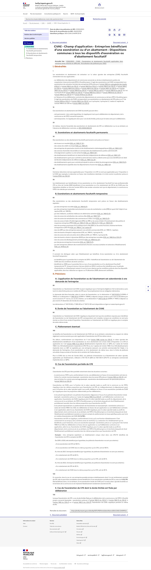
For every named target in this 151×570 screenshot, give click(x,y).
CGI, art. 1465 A (90, 223)
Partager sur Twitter (114, 35)
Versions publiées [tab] (29, 38)
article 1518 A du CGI (60, 176)
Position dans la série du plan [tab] (33, 34)
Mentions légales (44, 564)
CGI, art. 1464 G (101, 218)
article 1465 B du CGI (113, 90)
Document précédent (59, 42)
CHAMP (49, 23)
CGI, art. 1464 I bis (87, 160)
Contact (25, 526)
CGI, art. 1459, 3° (75, 143)
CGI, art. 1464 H (89, 153)
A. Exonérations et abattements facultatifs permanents (37, 50)
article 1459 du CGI (61, 101)
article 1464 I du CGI (108, 88)
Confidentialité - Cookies (65, 564)
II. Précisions (28, 58)
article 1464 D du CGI (106, 86)
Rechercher (82, 19)
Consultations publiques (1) (52, 14)
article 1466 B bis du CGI (111, 93)
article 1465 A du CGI (79, 101)
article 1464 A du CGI (69, 86)
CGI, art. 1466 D (85, 242)
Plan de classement (36, 14)
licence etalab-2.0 (58, 567)
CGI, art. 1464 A (114, 148)
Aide (24, 523)
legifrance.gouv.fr (107, 555)
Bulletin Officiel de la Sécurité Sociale (86, 526)
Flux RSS (52, 523)
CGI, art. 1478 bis (60, 247)
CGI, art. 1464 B (80, 207)
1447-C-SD (101, 299)
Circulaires (79, 529)
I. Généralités (29, 47)
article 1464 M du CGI (77, 90)
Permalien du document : (58, 511)
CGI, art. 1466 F (103, 165)
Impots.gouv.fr (80, 540)
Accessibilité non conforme (30, 564)
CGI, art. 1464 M (118, 162)
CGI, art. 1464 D (103, 214)
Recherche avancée (99, 19)
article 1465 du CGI (95, 90)
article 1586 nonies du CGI (100, 340)
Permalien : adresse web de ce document (119, 30)
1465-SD (74, 296)
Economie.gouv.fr (81, 537)
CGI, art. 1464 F (92, 216)
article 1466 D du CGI (62, 95)
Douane (79, 532)
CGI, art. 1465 (78, 223)
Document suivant (119, 42)
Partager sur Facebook (109, 35)
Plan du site (54, 564)
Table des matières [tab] (30, 30)
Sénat (78, 543)
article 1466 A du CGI (73, 93)
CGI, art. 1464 (80, 146)
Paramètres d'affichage (83, 564)
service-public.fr (93, 555)
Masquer (29, 43)
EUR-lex (78, 534)
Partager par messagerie (124, 35)
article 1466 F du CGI (80, 103)
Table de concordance (55, 526)
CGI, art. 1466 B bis (91, 240)
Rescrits (65, 14)
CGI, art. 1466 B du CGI (111, 237)
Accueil (25, 14)
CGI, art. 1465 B (105, 223)
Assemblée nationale (82, 523)
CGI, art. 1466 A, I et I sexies (80, 227)
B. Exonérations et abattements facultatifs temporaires (36, 54)
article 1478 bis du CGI (82, 95)
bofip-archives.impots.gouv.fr (57, 532)
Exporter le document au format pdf (109, 30)
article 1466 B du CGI (92, 93)
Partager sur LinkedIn (119, 35)
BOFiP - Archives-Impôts (78, 14)
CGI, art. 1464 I (113, 155)
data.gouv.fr (120, 555)
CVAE (43, 23)
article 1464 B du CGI (88, 86)
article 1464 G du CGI (70, 88)
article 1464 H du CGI (89, 88)
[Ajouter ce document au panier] (114, 30)
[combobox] (52, 19)
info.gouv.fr (80, 555)
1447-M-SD (115, 294)
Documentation (54, 529)
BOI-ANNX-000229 (85, 128)
